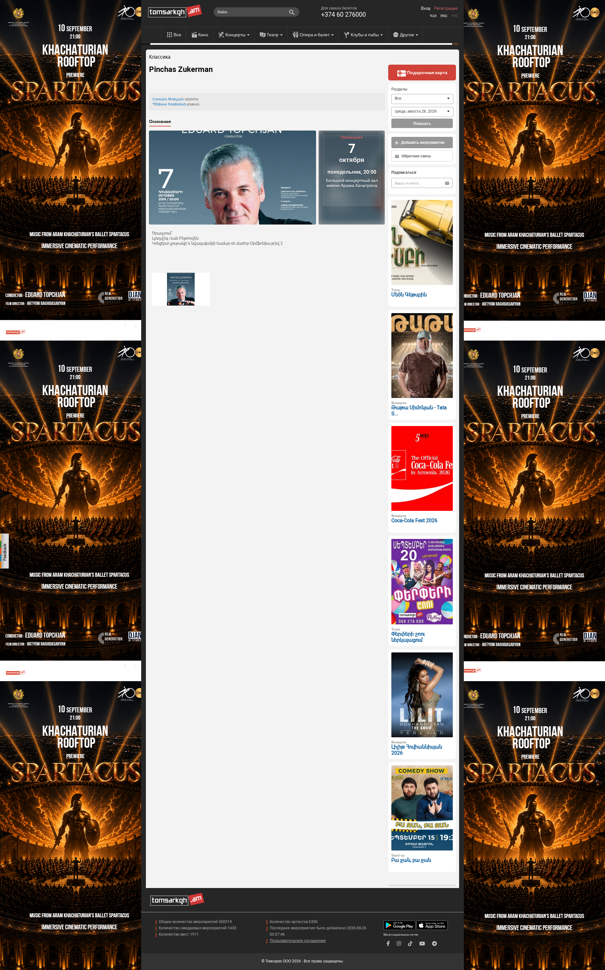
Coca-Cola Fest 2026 (414, 520)
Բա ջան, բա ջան (411, 860)
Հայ (432, 16)
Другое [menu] (407, 34)
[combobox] (422, 99)
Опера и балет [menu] (315, 34)
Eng (444, 16)
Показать (422, 123)
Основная (160, 121)
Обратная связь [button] (415, 156)
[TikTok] (410, 944)
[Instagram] (399, 944)
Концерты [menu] (235, 34)
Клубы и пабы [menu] (365, 34)
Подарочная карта (426, 72)
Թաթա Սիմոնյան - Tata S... (419, 411)
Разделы (399, 89)
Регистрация (446, 8)
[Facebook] (388, 944)
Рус (455, 16)
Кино (203, 34)
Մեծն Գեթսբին (409, 295)
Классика (159, 57)
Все (177, 34)
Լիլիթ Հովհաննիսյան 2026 (416, 750)
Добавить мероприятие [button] (422, 142)
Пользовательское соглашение (298, 940)
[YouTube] (422, 944)
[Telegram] (434, 944)
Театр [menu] (273, 34)
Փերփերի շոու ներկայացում (408, 637)
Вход (425, 8)
